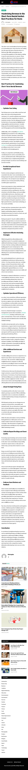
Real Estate (4, 736)
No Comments (10, 24)
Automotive (4, 681)
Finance (3, 706)
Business (4, 10)
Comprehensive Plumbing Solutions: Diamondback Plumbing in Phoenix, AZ (10, 583)
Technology (4, 747)
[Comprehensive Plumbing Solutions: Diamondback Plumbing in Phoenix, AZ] (14, 574)
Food (3, 711)
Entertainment (5, 695)
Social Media (4, 741)
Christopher (8, 22)
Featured (4, 704)
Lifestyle (3, 725)
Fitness (3, 709)
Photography (4, 731)
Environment (4, 697)
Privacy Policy (17, 762)
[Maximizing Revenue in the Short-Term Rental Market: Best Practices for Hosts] (14, 35)
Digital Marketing (5, 690)
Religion (3, 738)
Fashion (3, 702)
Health (3, 713)
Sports (3, 743)
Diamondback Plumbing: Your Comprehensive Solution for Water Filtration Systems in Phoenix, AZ (13, 606)
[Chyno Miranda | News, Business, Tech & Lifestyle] (14, 2)
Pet (2, 729)
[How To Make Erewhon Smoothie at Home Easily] (5, 670)
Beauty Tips (4, 683)
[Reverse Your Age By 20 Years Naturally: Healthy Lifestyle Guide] (5, 655)
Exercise (3, 699)
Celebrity (4, 688)
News (3, 727)
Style (3, 745)
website (3, 752)
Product (3, 734)
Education (4, 692)
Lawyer (3, 722)
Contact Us (10, 762)
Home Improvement (6, 715)
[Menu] (2, 2)
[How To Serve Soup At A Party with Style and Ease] (5, 662)
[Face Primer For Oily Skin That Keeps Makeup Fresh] (5, 647)
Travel (3, 750)
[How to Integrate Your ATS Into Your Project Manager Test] (14, 620)
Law (2, 720)
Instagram (4, 718)
